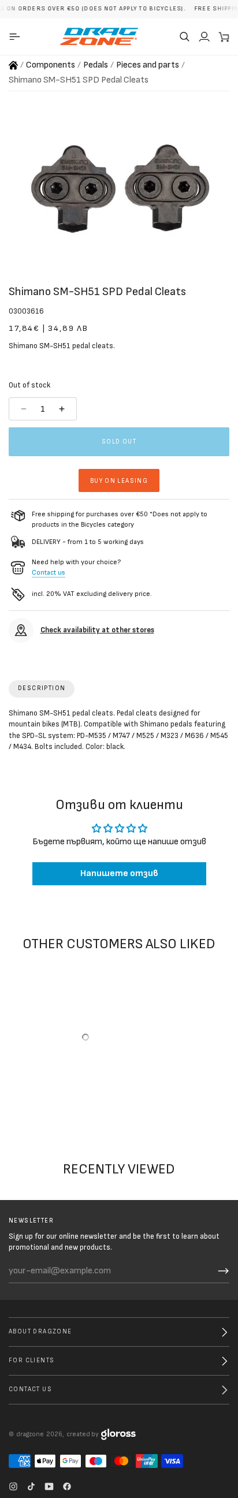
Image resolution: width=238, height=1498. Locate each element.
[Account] (204, 36)
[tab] (42, 689)
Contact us (48, 572)
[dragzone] (99, 36)
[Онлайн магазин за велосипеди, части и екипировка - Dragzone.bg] (13, 65)
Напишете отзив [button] (119, 874)
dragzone (30, 1434)
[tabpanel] (119, 733)
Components (50, 64)
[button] (184, 36)
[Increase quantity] (63, 408)
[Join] (223, 1271)
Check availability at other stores (97, 630)
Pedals (95, 64)
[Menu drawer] (16, 36)
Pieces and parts (147, 64)
